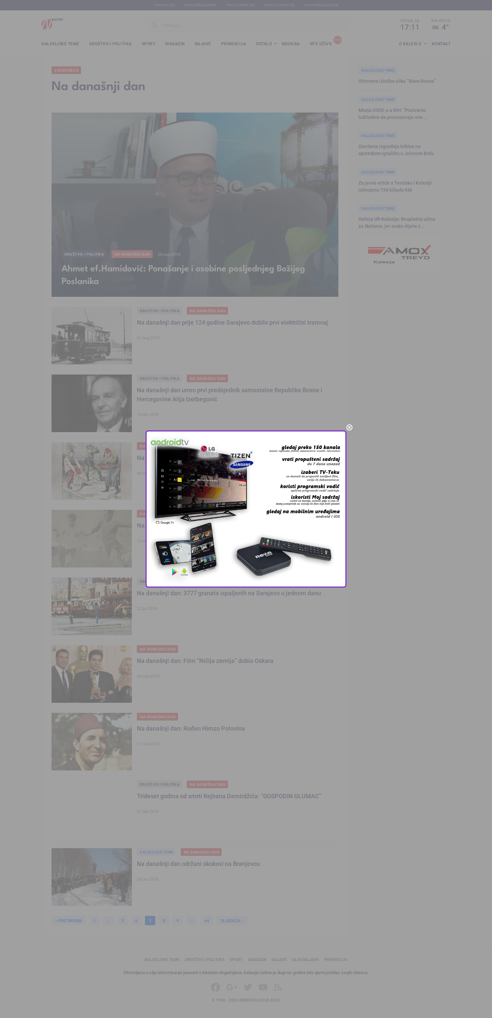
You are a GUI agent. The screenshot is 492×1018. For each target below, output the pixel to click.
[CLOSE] (349, 427)
